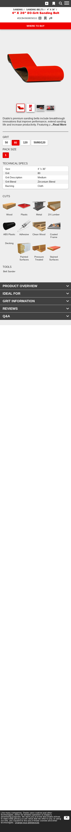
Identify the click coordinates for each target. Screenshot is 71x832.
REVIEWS (10, 308)
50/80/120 (39, 142)
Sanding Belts (35, 9)
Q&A (6, 316)
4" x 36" (51, 9)
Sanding (18, 9)
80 (15, 142)
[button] (46, 3)
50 (6, 142)
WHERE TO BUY (35, 26)
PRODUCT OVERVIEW (20, 286)
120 (25, 142)
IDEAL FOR (11, 293)
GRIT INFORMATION (19, 301)
